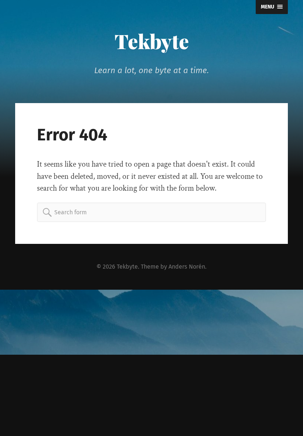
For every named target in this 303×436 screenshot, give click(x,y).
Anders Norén (186, 266)
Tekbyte (152, 41)
